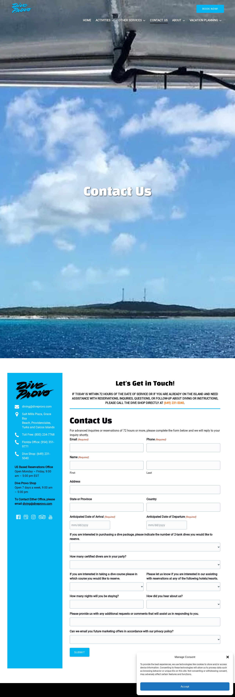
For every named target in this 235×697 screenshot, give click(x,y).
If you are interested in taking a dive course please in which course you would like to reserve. (103, 576)
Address (75, 481)
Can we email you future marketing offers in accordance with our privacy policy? (121, 631)
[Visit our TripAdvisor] (42, 517)
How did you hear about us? (165, 596)
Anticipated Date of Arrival (92, 516)
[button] (227, 657)
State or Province (81, 499)
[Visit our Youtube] (50, 517)
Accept (185, 686)
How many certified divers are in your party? (98, 556)
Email (79, 439)
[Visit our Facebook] (18, 517)
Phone (156, 439)
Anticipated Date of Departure (171, 516)
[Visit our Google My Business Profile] (26, 517)
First (72, 472)
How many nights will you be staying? (94, 596)
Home (87, 20)
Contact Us (159, 20)
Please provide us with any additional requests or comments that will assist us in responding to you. (134, 613)
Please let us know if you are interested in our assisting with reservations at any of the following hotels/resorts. (182, 576)
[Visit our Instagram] (33, 517)
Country (152, 499)
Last (149, 472)
